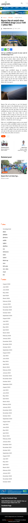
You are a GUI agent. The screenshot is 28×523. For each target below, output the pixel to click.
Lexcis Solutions (9, 519)
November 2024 (7, 344)
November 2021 (7, 447)
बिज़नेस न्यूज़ (5, 172)
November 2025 (7, 310)
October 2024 (7, 347)
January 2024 (7, 373)
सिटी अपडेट (10, 17)
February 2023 (7, 404)
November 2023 (7, 378)
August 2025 (6, 318)
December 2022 (7, 410)
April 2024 (6, 364)
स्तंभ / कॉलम (5, 269)
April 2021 (6, 464)
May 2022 (5, 430)
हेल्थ (4, 275)
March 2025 (6, 332)
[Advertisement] (14, 208)
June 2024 (6, 358)
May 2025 (5, 327)
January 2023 (7, 407)
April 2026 (6, 295)
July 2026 (5, 287)
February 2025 (7, 335)
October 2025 (7, 312)
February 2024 (7, 370)
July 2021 (5, 459)
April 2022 (6, 433)
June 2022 (6, 427)
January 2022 (7, 441)
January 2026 (7, 304)
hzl (8, 136)
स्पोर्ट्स (4, 272)
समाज (4, 263)
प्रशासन (4, 257)
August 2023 (6, 387)
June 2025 (6, 324)
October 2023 (7, 381)
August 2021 (6, 456)
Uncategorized (7, 229)
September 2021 (7, 453)
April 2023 (6, 398)
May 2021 (5, 461)
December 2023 (7, 375)
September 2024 (7, 350)
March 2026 (6, 298)
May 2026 (5, 292)
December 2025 (7, 307)
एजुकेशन (4, 243)
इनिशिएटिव (5, 234)
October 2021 (6, 450)
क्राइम (4, 254)
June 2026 (6, 290)
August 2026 (6, 284)
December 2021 (7, 444)
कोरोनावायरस (6, 252)
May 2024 (6, 361)
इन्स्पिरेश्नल (5, 237)
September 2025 (7, 315)
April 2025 (6, 330)
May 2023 (5, 396)
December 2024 (7, 341)
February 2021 (7, 470)
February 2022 (7, 438)
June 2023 (6, 393)
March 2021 (6, 467)
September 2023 (7, 384)
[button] (21, 3)
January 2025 (7, 338)
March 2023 (6, 401)
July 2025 (5, 321)
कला (4, 249)
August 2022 (6, 421)
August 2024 (6, 353)
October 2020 (7, 481)
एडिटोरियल (5, 246)
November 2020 (7, 479)
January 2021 (6, 473)
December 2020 (7, 476)
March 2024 (6, 367)
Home (4, 17)
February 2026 (7, 301)
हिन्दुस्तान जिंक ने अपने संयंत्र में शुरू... (10, 176)
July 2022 (5, 424)
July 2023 (5, 390)
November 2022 (7, 413)
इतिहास (4, 232)
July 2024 (5, 355)
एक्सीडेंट (4, 240)
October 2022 (7, 416)
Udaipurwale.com (7, 28)
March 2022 (6, 436)
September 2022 (7, 418)
